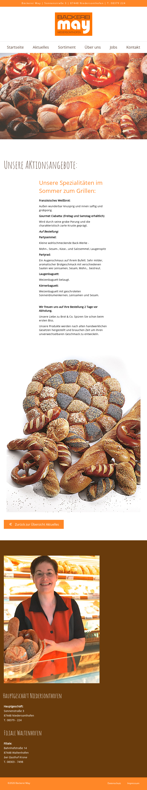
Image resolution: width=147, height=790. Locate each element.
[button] (34, 524)
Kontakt (133, 47)
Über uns (93, 47)
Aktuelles (41, 47)
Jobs (113, 47)
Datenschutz (114, 783)
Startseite (15, 47)
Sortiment (67, 47)
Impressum (133, 783)
